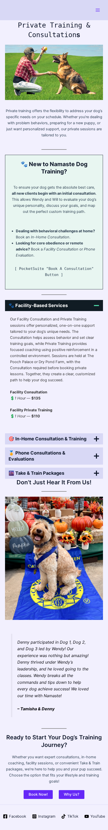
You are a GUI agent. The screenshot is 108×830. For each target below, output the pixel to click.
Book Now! (38, 794)
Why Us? (71, 794)
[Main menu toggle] (97, 10)
